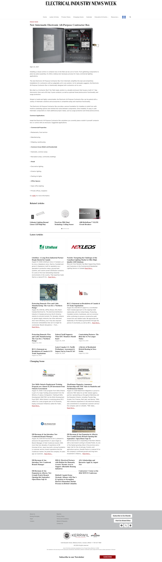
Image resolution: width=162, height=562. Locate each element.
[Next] (97, 217)
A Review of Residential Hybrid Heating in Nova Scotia (87, 349)
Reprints (59, 514)
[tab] (61, 228)
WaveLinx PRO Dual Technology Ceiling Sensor (64, 223)
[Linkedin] (130, 525)
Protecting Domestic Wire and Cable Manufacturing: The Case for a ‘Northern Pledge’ (47, 305)
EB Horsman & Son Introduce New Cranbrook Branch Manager (44, 435)
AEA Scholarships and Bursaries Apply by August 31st (88, 462)
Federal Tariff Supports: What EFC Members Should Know (65, 336)
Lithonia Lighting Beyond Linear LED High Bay (39, 223)
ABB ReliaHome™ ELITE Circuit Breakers (88, 223)
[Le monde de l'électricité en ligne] (124, 17)
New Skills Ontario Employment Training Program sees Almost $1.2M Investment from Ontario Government (48, 386)
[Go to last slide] (32, 217)
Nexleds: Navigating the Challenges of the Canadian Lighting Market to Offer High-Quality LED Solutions (82, 260)
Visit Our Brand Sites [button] (123, 520)
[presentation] (40, 214)
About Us (32, 514)
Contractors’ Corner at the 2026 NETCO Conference (88, 472)
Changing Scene (78, 17)
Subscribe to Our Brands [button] (122, 516)
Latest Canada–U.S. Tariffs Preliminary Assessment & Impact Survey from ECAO (65, 349)
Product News (65, 17)
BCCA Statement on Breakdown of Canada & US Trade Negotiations (83, 304)
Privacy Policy (60, 516)
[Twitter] (126, 525)
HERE (34, 195)
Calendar (89, 17)
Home (45, 17)
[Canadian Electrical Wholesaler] (35, 17)
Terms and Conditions (63, 518)
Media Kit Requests (62, 521)
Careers (32, 521)
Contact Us (60, 523)
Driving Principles (34, 516)
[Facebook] (121, 525)
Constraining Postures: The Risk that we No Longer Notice (89, 336)
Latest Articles (54, 17)
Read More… (52, 277)
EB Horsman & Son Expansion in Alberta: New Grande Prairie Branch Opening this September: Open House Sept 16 (82, 436)
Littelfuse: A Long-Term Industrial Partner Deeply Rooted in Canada (47, 259)
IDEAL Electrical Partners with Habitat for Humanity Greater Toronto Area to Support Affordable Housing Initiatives (65, 464)
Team (31, 518)
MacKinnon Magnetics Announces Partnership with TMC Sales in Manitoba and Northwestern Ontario (83, 386)
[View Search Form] (130, 17)
